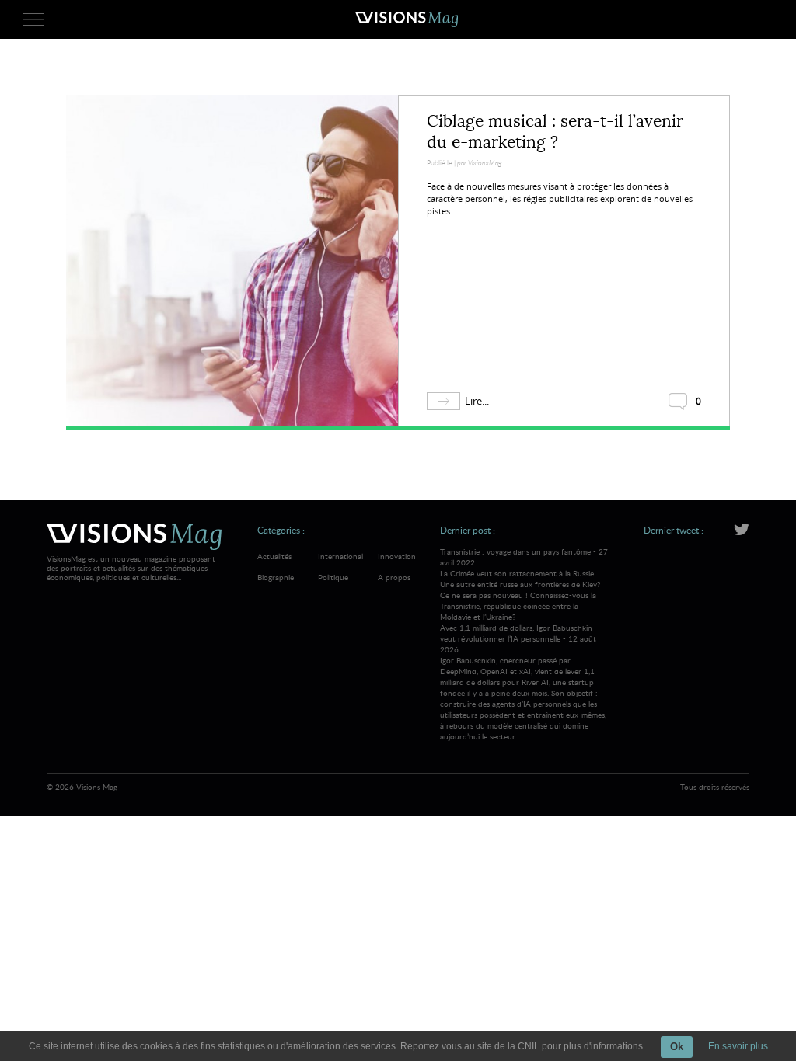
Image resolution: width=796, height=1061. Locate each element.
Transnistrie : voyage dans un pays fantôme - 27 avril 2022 (524, 584)
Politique (333, 577)
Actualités (274, 556)
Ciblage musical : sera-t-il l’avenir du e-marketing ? (555, 131)
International (340, 556)
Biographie (275, 577)
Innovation (397, 556)
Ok (676, 1046)
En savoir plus (738, 1046)
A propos (394, 577)
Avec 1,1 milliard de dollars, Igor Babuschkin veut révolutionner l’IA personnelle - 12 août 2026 (523, 682)
